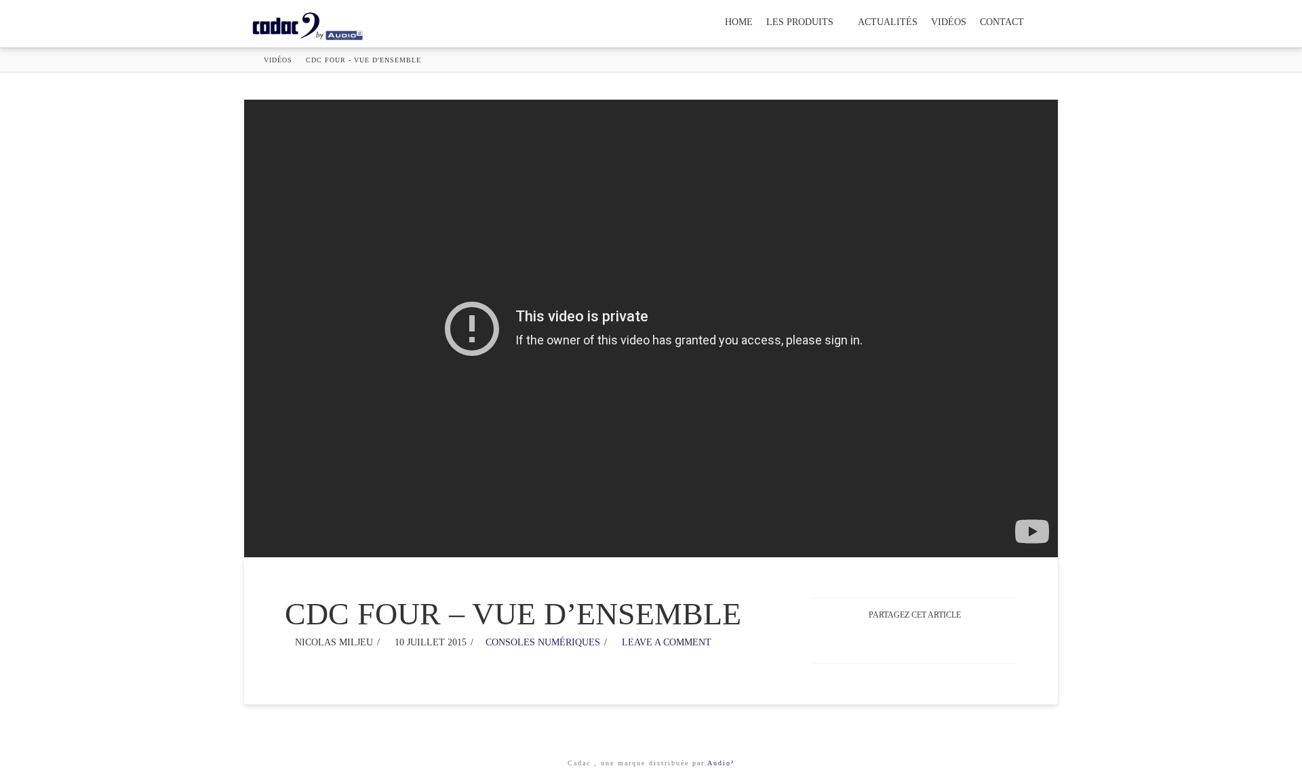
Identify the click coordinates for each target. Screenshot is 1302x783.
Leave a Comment (665, 642)
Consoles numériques (543, 642)
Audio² (720, 763)
